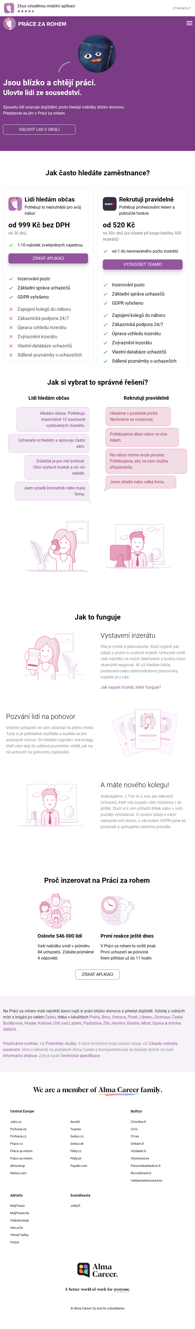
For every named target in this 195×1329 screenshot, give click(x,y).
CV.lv (134, 1129)
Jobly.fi (75, 1206)
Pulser (14, 1242)
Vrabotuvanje (19, 1220)
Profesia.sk (18, 1129)
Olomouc (162, 1017)
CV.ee (135, 1136)
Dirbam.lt (137, 1144)
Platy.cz (75, 1151)
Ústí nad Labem (67, 1023)
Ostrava (119, 1017)
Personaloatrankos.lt (145, 1166)
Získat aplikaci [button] (48, 258)
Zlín (106, 1023)
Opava (158, 1023)
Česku (50, 1017)
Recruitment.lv (141, 1173)
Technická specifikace (80, 1055)
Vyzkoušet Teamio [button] (142, 264)
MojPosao (17, 1206)
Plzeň (133, 1017)
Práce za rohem (21, 1158)
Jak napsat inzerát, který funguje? (131, 687)
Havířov (118, 1023)
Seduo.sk (77, 1144)
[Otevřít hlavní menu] (189, 23)
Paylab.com (78, 1166)
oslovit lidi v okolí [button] (39, 129)
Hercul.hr (16, 1228)
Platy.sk (76, 1158)
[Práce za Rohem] (34, 23)
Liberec (145, 1017)
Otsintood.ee (140, 1158)
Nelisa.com (18, 1173)
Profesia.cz (18, 1136)
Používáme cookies (20, 1043)
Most (146, 1023)
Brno (106, 1017)
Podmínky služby (61, 1043)
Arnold (74, 1122)
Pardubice (92, 1023)
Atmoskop (17, 1166)
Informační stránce (20, 1055)
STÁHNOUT (182, 8)
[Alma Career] (97, 1270)
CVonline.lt (138, 1122)
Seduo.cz (77, 1136)
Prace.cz (16, 1144)
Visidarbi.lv (138, 1151)
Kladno (133, 1023)
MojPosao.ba (19, 1213)
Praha (94, 1017)
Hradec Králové (38, 1023)
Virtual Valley (19, 1235)
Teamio (75, 1129)
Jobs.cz (15, 1122)
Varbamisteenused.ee (146, 1180)
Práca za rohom (21, 1151)
